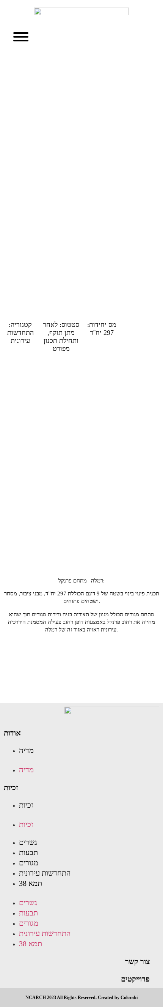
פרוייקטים (135, 979)
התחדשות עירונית (45, 873)
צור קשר (137, 961)
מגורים (28, 863)
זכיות (11, 787)
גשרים (28, 842)
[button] (77, 760)
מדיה (26, 750)
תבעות (28, 852)
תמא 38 (30, 883)
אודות (12, 733)
